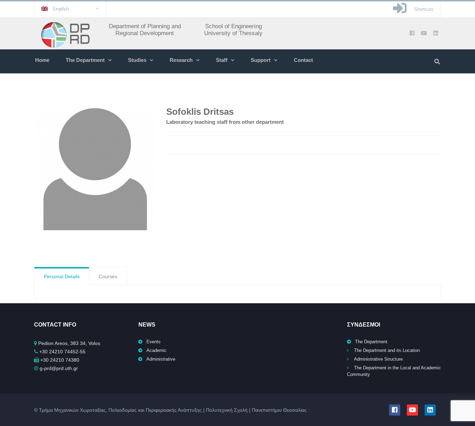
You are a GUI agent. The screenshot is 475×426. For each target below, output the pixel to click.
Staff (221, 60)
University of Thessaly (233, 33)
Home (42, 60)
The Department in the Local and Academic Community (394, 371)
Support (261, 60)
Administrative (160, 359)
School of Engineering (233, 26)
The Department (85, 60)
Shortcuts (424, 9)
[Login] (399, 11)
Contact (303, 60)
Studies (137, 60)
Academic (156, 350)
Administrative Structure (378, 359)
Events (153, 341)
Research (181, 60)
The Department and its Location (387, 350)
